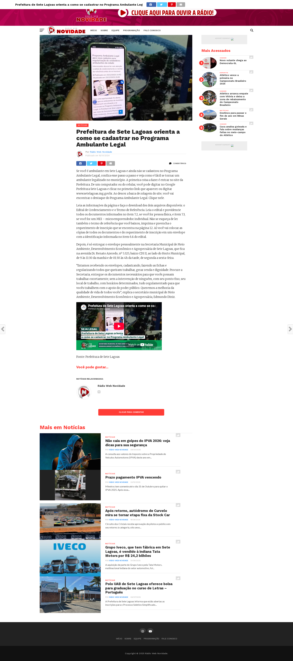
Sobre (104, 30)
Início (93, 30)
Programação (131, 30)
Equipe (115, 30)
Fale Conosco (152, 30)
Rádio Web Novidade (101, 152)
